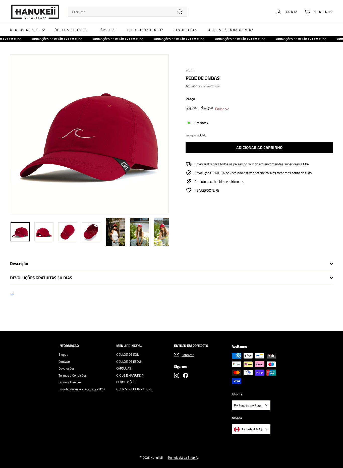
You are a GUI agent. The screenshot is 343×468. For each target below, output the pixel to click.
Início (189, 70)
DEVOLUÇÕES (186, 29)
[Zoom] (89, 134)
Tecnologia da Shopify (183, 457)
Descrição (19, 263)
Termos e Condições (73, 375)
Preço (190, 99)
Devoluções (67, 368)
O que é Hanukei (70, 382)
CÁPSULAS (107, 29)
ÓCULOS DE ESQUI (71, 29)
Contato (64, 361)
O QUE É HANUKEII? (145, 29)
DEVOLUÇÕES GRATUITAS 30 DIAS (41, 278)
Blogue (63, 354)
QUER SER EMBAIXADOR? (230, 29)
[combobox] (127, 12)
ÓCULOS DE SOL (25, 29)
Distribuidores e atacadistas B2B (82, 389)
